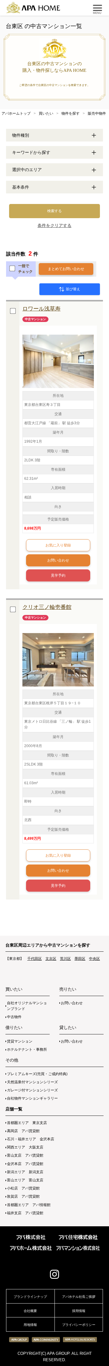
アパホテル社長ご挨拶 (78, 1296)
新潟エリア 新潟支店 (25, 1172)
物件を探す (70, 113)
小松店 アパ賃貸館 (23, 1188)
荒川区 (65, 959)
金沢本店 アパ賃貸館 (25, 1164)
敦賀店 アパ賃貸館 (23, 1196)
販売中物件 (97, 113)
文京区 (50, 959)
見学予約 (58, 575)
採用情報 (78, 1311)
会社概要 (30, 1311)
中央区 (94, 959)
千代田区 (34, 959)
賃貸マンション (19, 1041)
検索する (54, 211)
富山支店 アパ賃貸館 (25, 1155)
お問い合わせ (58, 560)
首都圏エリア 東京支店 (27, 1123)
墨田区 (79, 959)
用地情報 (30, 1324)
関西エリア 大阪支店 (25, 1147)
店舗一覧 (13, 1108)
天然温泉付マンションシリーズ (32, 1082)
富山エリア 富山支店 (25, 1180)
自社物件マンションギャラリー (32, 1098)
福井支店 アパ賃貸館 (25, 1213)
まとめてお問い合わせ (66, 269)
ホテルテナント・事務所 (27, 1049)
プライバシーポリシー (78, 1324)
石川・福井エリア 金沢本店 (30, 1139)
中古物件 (14, 1017)
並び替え (72, 289)
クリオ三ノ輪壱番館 (46, 607)
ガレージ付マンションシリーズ (32, 1090)
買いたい (46, 113)
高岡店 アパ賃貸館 (23, 1131)
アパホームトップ (16, 113)
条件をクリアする (54, 225)
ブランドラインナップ (30, 1296)
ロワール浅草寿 (41, 309)
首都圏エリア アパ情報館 (29, 1205)
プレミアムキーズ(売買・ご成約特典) (37, 1074)
